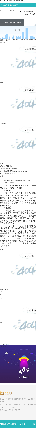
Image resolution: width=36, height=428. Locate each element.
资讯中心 (2, 42)
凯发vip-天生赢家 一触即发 (7, 11)
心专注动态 (3, 123)
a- (1, 178)
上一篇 (1, 249)
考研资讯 (23, 39)
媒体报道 (2, 163)
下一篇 (6, 289)
